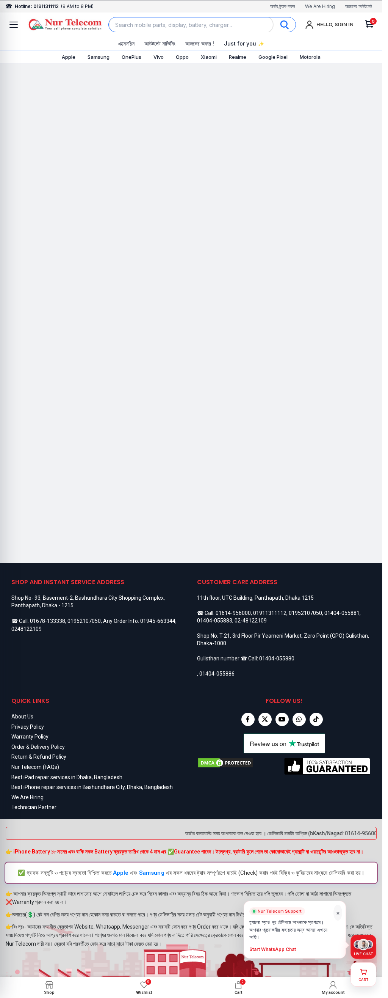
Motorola (310, 57)
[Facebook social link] (248, 719)
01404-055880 (276, 658)
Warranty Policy (29, 737)
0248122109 (26, 629)
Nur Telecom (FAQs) (35, 767)
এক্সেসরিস (126, 43)
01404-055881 (342, 613)
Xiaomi (209, 57)
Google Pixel (273, 57)
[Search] (285, 25)
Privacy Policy (27, 727)
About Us (22, 717)
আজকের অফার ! (199, 43)
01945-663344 (157, 621)
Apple (68, 57)
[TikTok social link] (316, 719)
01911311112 (269, 613)
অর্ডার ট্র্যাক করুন (282, 6)
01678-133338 (47, 621)
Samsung (99, 57)
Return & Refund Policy (38, 757)
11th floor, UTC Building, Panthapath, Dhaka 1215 (255, 598)
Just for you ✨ (244, 43)
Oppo (182, 57)
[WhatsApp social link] (299, 719)
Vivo (158, 57)
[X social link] (265, 719)
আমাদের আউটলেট (358, 6)
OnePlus (131, 57)
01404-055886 (217, 674)
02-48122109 (251, 621)
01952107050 (84, 621)
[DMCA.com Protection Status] (240, 766)
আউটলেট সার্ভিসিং (159, 43)
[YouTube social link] (282, 719)
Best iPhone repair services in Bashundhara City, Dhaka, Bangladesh (92, 787)
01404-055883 (214, 621)
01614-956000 (233, 613)
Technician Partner (33, 807)
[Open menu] (13, 24)
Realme (237, 57)
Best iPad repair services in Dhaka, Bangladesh (66, 777)
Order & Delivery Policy (38, 747)
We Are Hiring (320, 6)
